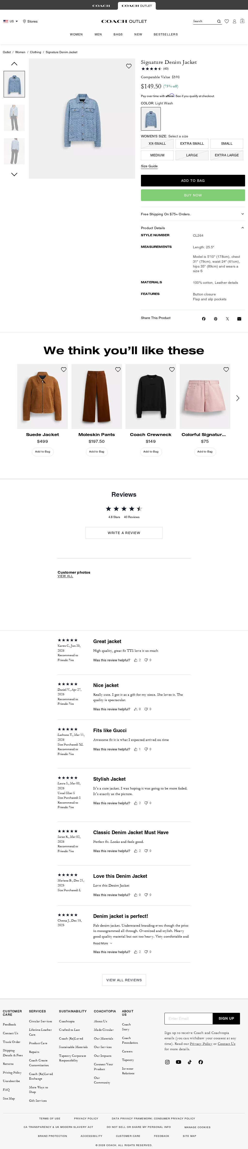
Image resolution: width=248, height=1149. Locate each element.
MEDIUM (157, 155)
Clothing (35, 52)
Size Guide (149, 166)
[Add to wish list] (128, 66)
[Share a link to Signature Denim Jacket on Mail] (239, 319)
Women (20, 52)
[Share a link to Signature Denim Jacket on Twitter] (228, 319)
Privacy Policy (201, 1043)
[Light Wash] (151, 119)
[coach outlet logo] (124, 21)
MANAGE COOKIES (198, 1127)
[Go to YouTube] (178, 1063)
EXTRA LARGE (227, 155)
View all (65, 576)
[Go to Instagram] (167, 1063)
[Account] (234, 21)
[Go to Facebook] (201, 1063)
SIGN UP (226, 1018)
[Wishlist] (227, 21)
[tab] (101, 6)
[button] (14, 85)
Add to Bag (193, 181)
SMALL (226, 143)
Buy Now (193, 195)
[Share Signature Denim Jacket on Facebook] (204, 319)
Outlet (7, 52)
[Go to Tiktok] (190, 1063)
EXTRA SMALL (192, 143)
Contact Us (226, 1043)
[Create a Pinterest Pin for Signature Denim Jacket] (216, 319)
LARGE (192, 155)
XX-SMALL (157, 143)
